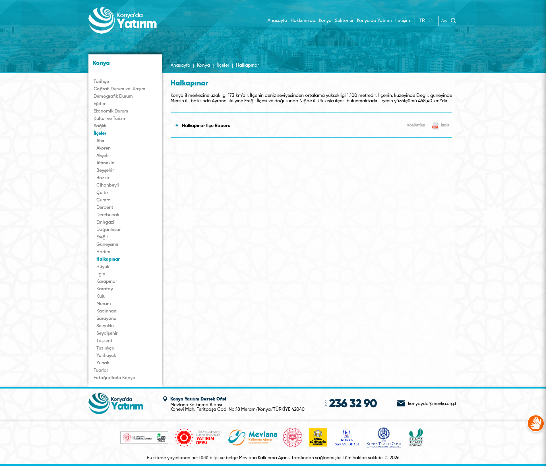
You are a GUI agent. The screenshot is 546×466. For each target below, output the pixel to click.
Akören (103, 148)
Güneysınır (107, 244)
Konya (203, 65)
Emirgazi (105, 222)
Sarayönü (106, 318)
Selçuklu (105, 326)
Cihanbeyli (107, 185)
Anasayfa (277, 21)
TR (422, 21)
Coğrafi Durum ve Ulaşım (119, 89)
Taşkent (104, 341)
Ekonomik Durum (111, 111)
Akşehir (103, 156)
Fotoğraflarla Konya (114, 378)
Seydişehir (106, 333)
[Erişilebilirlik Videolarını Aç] (535, 423)
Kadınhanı (106, 311)
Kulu (101, 296)
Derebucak (107, 215)
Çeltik (102, 193)
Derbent (104, 207)
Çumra (103, 200)
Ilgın (100, 274)
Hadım (103, 252)
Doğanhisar (108, 230)
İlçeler (100, 133)
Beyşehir (105, 170)
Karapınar (106, 281)
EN (431, 21)
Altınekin (105, 163)
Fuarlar (101, 370)
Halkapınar (108, 259)
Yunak (102, 363)
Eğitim (100, 104)
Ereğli (102, 237)
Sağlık (100, 126)
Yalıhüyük (106, 355)
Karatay (104, 289)
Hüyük (102, 267)
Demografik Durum (113, 96)
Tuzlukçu (105, 348)
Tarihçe (101, 81)
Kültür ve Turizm (110, 118)
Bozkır (102, 178)
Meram (103, 304)
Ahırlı (101, 141)
